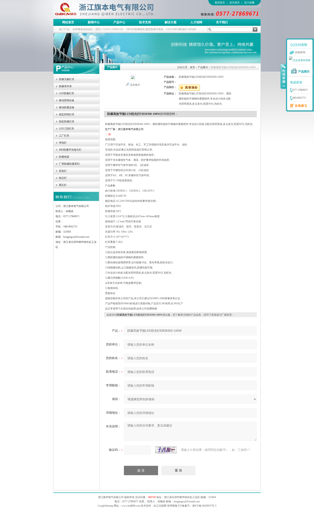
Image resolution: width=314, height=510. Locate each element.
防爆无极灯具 (66, 79)
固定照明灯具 (66, 114)
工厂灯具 (64, 135)
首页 (192, 67)
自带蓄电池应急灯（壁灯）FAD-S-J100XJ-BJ (98, 29)
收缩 (283, 76)
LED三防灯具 (66, 128)
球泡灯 (63, 142)
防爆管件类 (65, 86)
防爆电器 (64, 156)
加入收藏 (249, 2)
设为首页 (234, 2)
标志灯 (63, 177)
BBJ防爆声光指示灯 (70, 149)
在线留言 (297, 106)
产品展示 (203, 67)
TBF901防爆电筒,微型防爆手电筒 (144, 29)
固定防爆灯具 (66, 121)
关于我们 (222, 22)
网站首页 (68, 22)
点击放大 (135, 84)
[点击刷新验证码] (166, 450)
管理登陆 (172, 505)
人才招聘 (196, 22)
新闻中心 (94, 22)
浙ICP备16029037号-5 (204, 505)
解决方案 (171, 22)
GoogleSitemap (105, 505)
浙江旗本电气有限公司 (112, 9)
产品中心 (119, 22)
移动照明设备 (66, 100)
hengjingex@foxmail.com (187, 501)
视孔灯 (63, 184)
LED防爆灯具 (66, 93)
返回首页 (220, 2)
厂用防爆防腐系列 (69, 163)
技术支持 (145, 22)
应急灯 (63, 170)
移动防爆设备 (66, 107)
